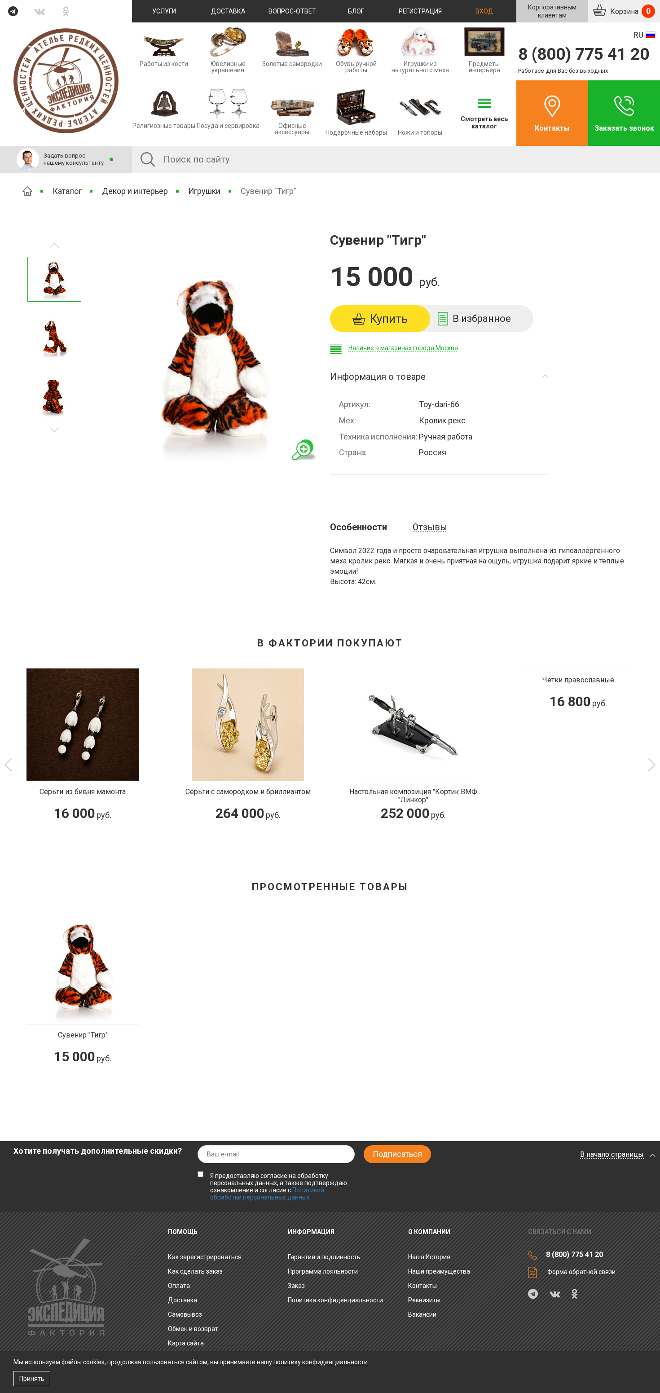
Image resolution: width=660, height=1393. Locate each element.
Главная (27, 191)
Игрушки (204, 191)
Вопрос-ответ (292, 11)
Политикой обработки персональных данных (267, 1193)
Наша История (429, 1257)
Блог (356, 11)
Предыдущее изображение (54, 429)
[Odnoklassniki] (66, 11)
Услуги (164, 11)
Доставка (228, 11)
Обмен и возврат (193, 1328)
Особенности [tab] (358, 527)
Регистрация (420, 11)
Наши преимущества (439, 1271)
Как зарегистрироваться (205, 1257)
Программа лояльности (323, 1271)
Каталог (67, 191)
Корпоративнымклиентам (552, 11)
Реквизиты (424, 1300)
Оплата (179, 1285)
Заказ (296, 1285)
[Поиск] (148, 159)
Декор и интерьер (135, 191)
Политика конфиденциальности (335, 1300)
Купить (389, 318)
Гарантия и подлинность (324, 1257)
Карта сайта (186, 1343)
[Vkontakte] (39, 11)
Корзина (629, 11)
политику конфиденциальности (320, 1362)
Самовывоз (185, 1314)
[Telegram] (13, 11)
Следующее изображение (54, 245)
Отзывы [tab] (430, 527)
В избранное (482, 318)
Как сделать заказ (195, 1271)
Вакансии (422, 1314)
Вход (484, 11)
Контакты (552, 128)
